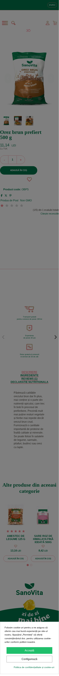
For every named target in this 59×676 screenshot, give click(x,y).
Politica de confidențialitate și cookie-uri (34, 667)
